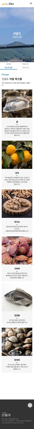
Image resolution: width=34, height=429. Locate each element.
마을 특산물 (8, 67)
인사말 (8, 64)
